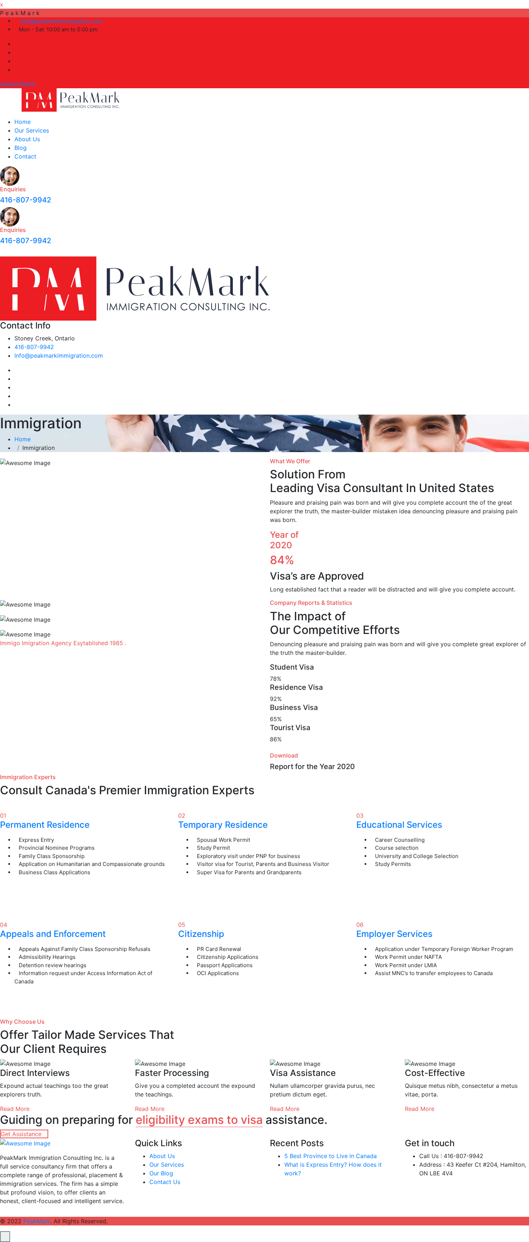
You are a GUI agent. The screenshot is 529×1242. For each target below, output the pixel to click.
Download (284, 755)
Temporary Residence (223, 824)
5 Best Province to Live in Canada (330, 1156)
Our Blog (161, 1173)
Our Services (31, 130)
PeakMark (36, 1221)
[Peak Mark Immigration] (71, 99)
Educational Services (399, 824)
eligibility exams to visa (199, 1120)
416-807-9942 (25, 200)
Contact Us (164, 1181)
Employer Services (394, 934)
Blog (20, 147)
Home (22, 121)
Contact (25, 156)
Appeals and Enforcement (53, 934)
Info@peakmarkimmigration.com (60, 21)
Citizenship (201, 934)
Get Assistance (22, 1134)
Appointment (17, 84)
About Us (27, 139)
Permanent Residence (45, 824)
